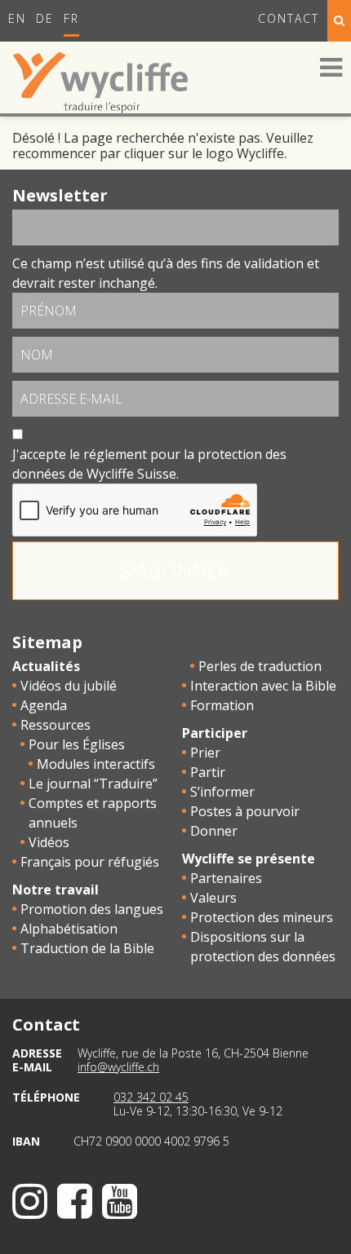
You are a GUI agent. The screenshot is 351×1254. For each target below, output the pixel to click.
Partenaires (226, 878)
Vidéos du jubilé (68, 686)
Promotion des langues (91, 909)
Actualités (46, 666)
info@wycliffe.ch (118, 1067)
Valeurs (213, 898)
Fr (71, 18)
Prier (205, 753)
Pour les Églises (77, 744)
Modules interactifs (96, 764)
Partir (207, 772)
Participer (214, 733)
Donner (214, 831)
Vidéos (49, 842)
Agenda (43, 705)
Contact (288, 18)
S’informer (222, 792)
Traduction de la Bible (87, 948)
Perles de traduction (260, 666)
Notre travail (55, 890)
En (17, 18)
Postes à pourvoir (245, 811)
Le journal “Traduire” (93, 784)
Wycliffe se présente (248, 859)
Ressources (55, 725)
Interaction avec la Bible (263, 686)
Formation (222, 705)
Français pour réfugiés (89, 862)
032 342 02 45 (151, 1097)
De (45, 18)
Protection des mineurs (261, 917)
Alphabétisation (69, 929)
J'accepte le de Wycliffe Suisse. (149, 464)
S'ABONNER (175, 571)
